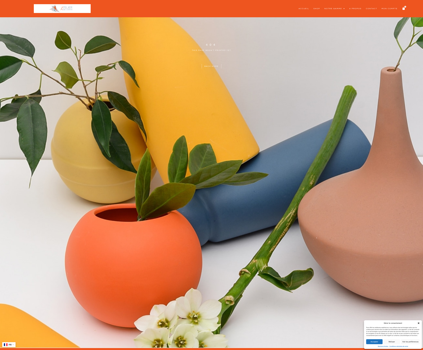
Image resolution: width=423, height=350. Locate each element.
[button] (418, 323)
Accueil (304, 8)
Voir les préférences (410, 342)
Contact (371, 8)
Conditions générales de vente (398, 346)
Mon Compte (390, 8)
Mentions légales (383, 346)
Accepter (374, 342)
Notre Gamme (333, 8)
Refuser (392, 342)
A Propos (355, 8)
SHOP (317, 8)
